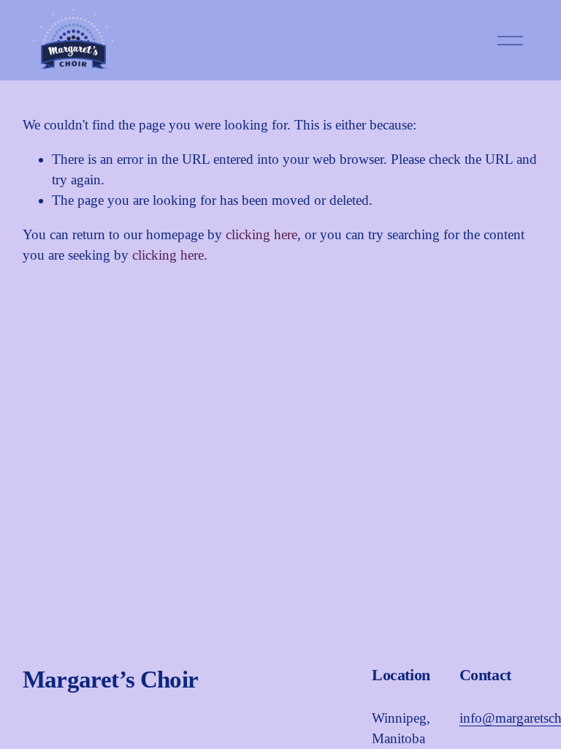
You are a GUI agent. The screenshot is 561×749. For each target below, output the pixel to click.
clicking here (261, 234)
